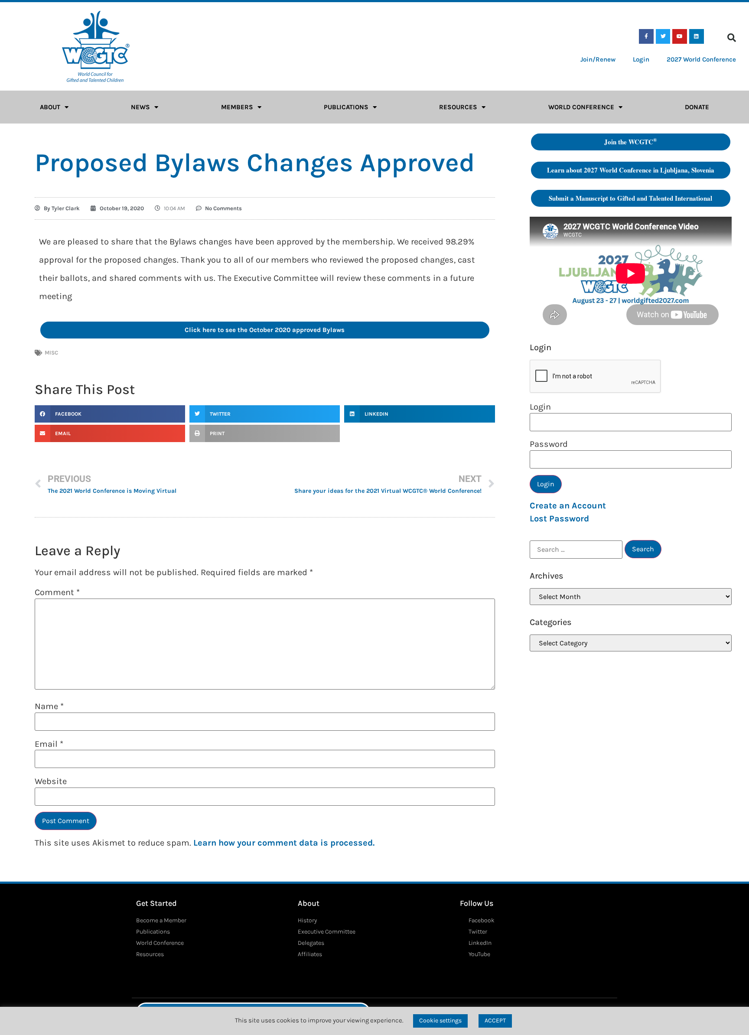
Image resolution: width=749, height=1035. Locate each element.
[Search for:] (576, 549)
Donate (697, 107)
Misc (51, 352)
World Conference (581, 107)
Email (49, 744)
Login (641, 59)
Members (237, 107)
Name (49, 706)
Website (51, 781)
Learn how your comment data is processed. (283, 843)
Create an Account (568, 506)
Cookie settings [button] (440, 1020)
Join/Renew (597, 59)
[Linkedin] (696, 36)
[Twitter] (663, 36)
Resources (458, 107)
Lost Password (559, 519)
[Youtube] (679, 36)
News (140, 107)
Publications (346, 107)
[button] (731, 37)
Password (549, 444)
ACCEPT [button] (495, 1020)
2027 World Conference (701, 59)
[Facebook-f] (646, 36)
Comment (57, 592)
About (50, 107)
